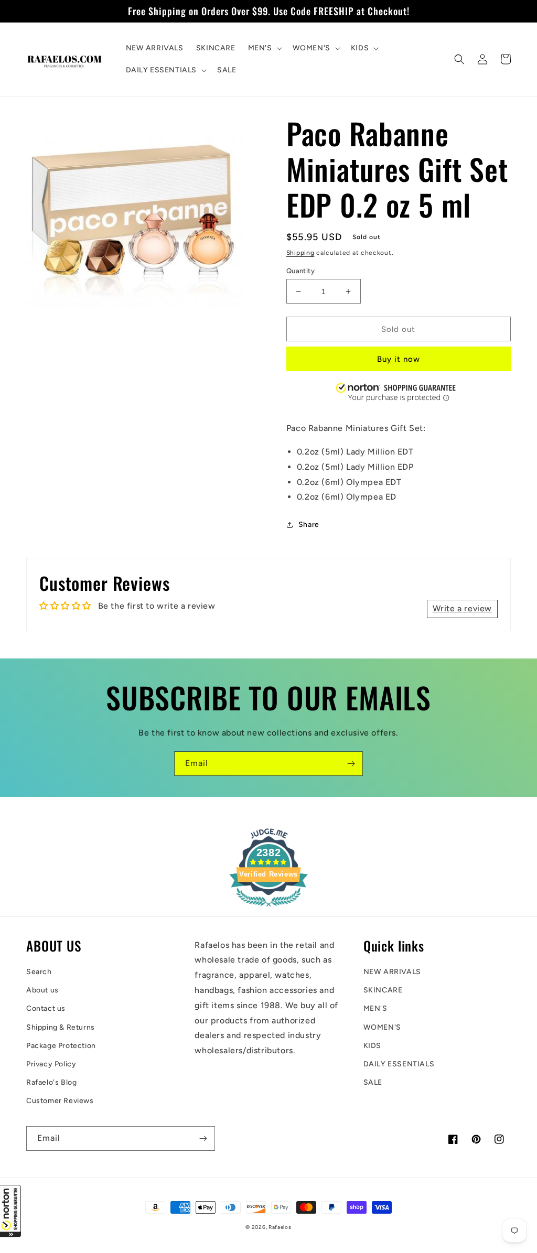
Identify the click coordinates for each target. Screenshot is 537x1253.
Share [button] (308, 524)
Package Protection (61, 1045)
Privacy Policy (51, 1064)
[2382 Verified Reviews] (268, 908)
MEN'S (375, 1008)
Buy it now (398, 359)
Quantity (300, 271)
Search (39, 971)
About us (42, 990)
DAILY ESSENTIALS (399, 1064)
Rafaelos (280, 1227)
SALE (372, 1082)
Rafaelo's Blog (51, 1082)
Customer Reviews (60, 1100)
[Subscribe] (350, 763)
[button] (10, 1211)
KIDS (372, 1045)
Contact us (46, 1008)
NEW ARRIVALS (392, 971)
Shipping (300, 252)
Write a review (462, 608)
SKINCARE (383, 990)
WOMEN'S (382, 1027)
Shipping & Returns (60, 1027)
